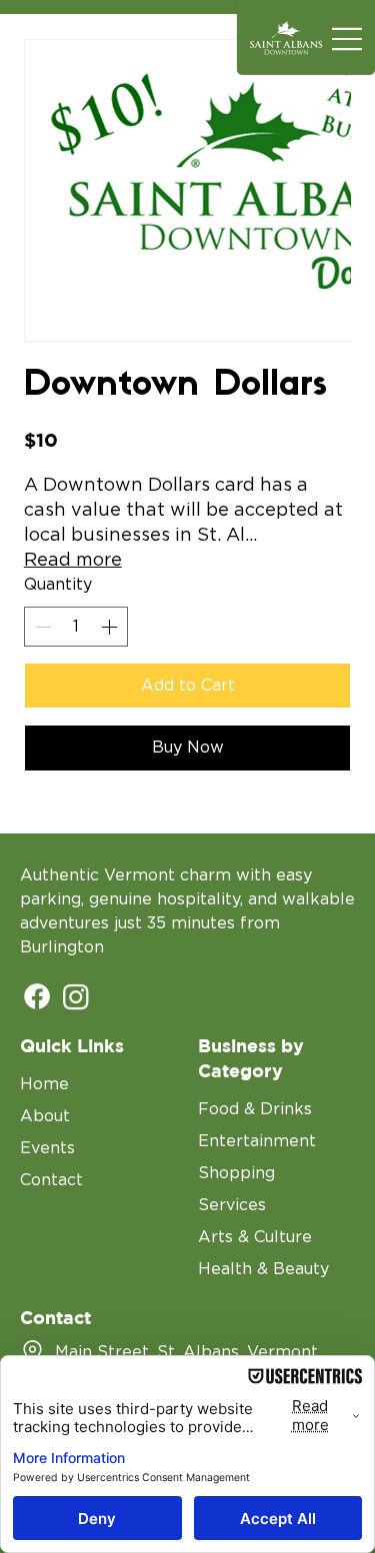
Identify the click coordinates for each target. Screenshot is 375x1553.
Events (47, 1148)
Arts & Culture (255, 1237)
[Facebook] (37, 996)
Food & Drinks (255, 1109)
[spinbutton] (76, 627)
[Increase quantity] (111, 627)
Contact (51, 1180)
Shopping (236, 1173)
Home (44, 1084)
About (45, 1116)
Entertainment (257, 1141)
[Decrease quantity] (41, 627)
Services (232, 1205)
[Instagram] (76, 996)
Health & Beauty (263, 1269)
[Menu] (348, 39)
